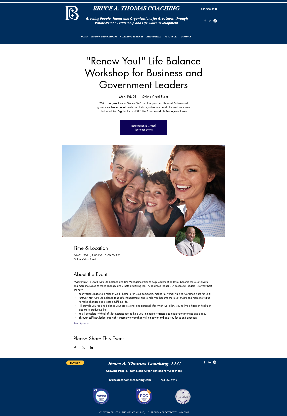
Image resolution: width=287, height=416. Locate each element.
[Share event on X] (83, 347)
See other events (143, 129)
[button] (104, 36)
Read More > (81, 323)
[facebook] (205, 21)
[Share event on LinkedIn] (91, 347)
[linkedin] (210, 21)
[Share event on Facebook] (75, 347)
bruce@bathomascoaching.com (130, 380)
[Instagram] (215, 21)
